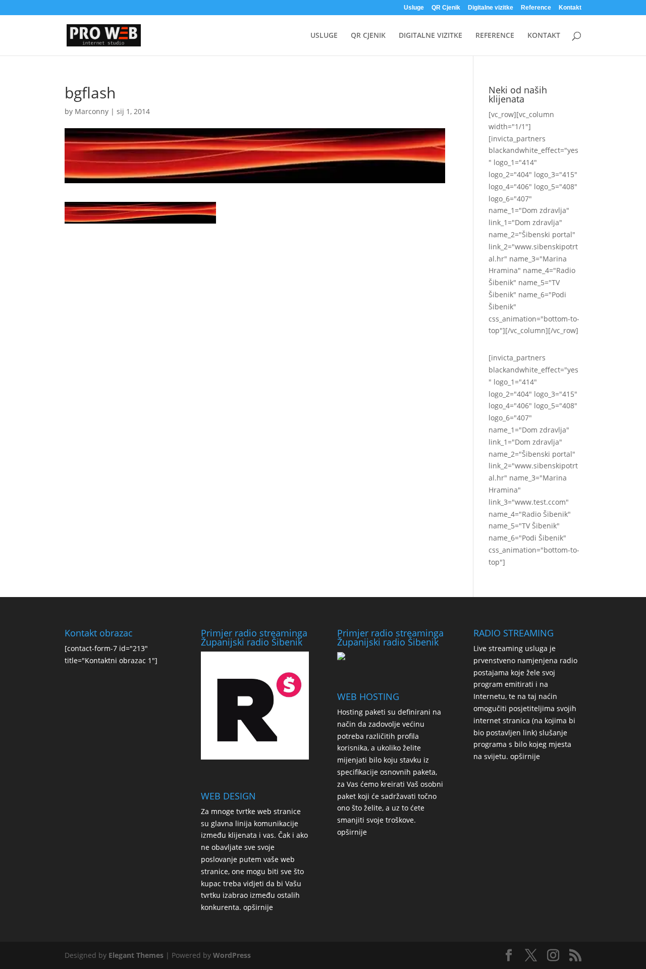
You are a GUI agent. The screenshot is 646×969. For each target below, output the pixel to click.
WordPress (232, 955)
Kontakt (570, 8)
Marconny (92, 111)
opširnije (258, 907)
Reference (536, 8)
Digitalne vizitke (490, 8)
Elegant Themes (136, 955)
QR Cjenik (446, 8)
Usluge (414, 8)
